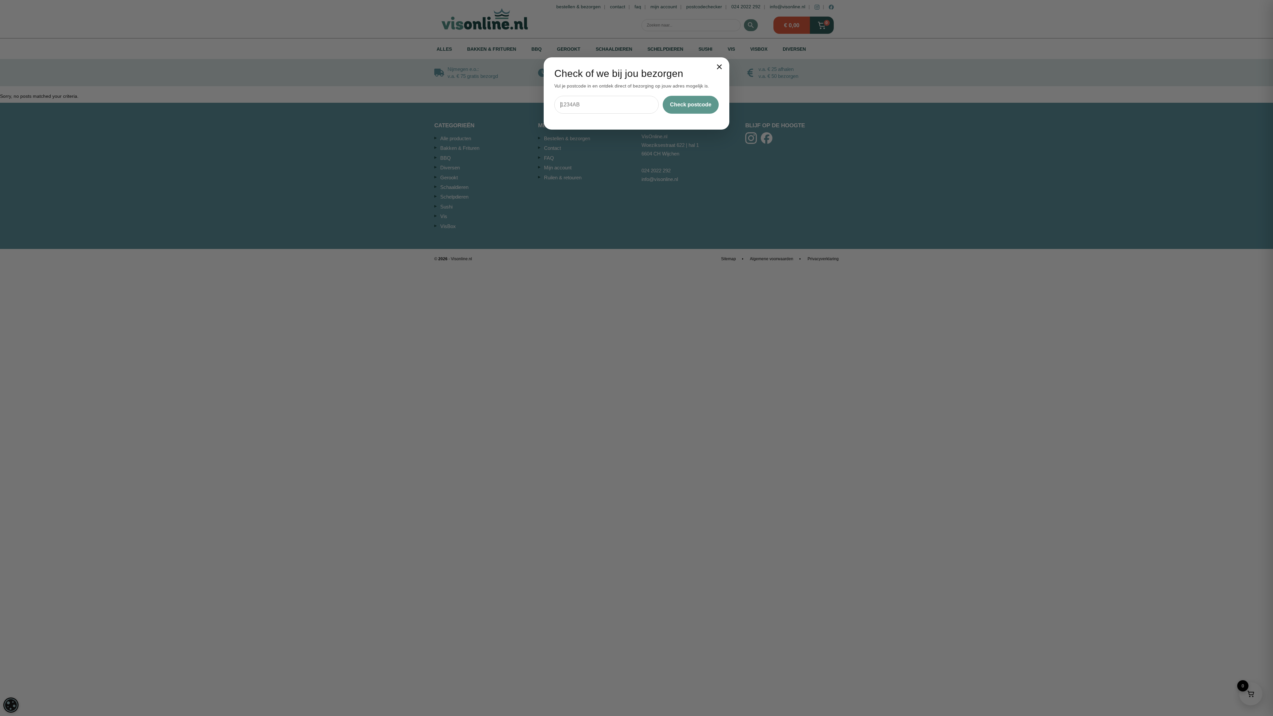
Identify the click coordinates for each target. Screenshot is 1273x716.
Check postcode (690, 104)
